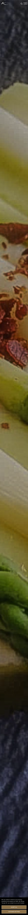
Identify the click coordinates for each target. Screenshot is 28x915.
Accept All (14, 907)
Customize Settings (14, 911)
